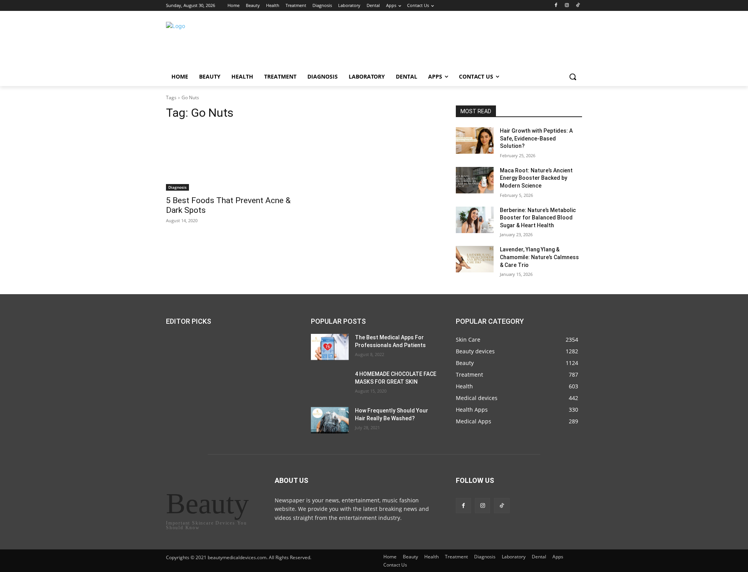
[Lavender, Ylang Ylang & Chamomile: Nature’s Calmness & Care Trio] (475, 259)
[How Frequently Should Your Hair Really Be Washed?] (330, 420)
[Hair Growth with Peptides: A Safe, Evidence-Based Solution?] (475, 140)
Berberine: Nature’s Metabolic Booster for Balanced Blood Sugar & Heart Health (538, 217)
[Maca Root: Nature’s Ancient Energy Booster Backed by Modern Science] (475, 180)
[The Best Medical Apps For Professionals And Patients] (330, 347)
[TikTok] (577, 5)
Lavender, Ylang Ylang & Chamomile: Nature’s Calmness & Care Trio (539, 257)
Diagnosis (177, 187)
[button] (572, 76)
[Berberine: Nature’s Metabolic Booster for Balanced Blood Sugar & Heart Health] (475, 220)
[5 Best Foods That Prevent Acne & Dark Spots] (229, 159)
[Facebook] (556, 5)
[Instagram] (566, 5)
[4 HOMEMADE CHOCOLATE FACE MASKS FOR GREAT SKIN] (330, 383)
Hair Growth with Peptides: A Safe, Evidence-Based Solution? (536, 138)
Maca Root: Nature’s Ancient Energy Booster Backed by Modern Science (536, 178)
